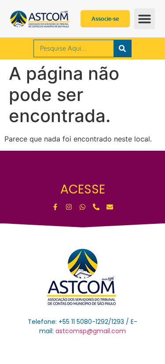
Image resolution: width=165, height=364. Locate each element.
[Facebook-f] (55, 207)
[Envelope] (109, 207)
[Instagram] (69, 207)
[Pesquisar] (122, 48)
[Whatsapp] (82, 207)
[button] (144, 18)
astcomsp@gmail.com (90, 331)
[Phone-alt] (96, 207)
